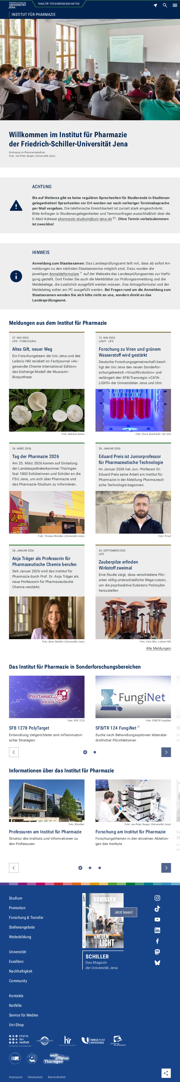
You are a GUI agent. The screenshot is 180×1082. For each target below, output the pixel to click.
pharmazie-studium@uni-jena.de (85, 219)
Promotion (17, 907)
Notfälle (15, 1005)
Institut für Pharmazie (34, 14)
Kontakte (16, 995)
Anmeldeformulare (66, 274)
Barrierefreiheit (57, 1077)
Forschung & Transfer (26, 917)
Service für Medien (23, 1015)
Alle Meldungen (158, 648)
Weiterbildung (20, 936)
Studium (15, 898)
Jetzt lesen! (124, 912)
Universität (17, 951)
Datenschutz (35, 1077)
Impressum (15, 1077)
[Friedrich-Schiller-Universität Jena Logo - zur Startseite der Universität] (17, 5)
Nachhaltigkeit (20, 971)
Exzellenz (16, 961)
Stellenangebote (22, 927)
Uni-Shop (16, 1024)
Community (18, 980)
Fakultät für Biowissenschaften (59, 3)
